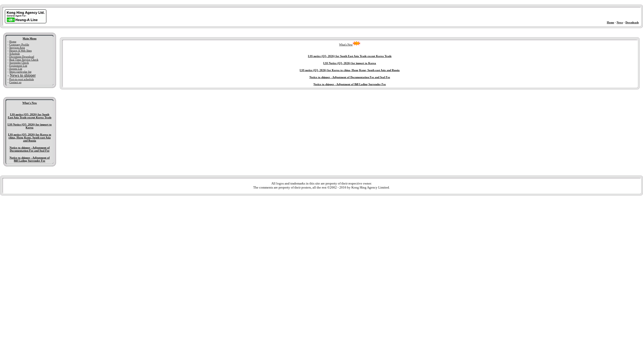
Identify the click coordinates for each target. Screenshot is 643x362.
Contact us (15, 82)
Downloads (632, 22)
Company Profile (19, 44)
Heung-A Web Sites (20, 50)
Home (610, 22)
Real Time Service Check (23, 59)
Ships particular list (20, 71)
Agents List (15, 68)
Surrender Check (19, 62)
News (620, 22)
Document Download (21, 56)
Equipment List (18, 65)
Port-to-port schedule (21, 79)
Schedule (14, 53)
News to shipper (23, 75)
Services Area (17, 47)
